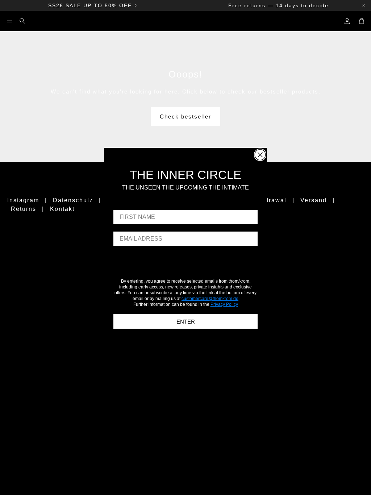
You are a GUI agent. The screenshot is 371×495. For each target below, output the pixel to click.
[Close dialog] (260, 154)
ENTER (185, 322)
